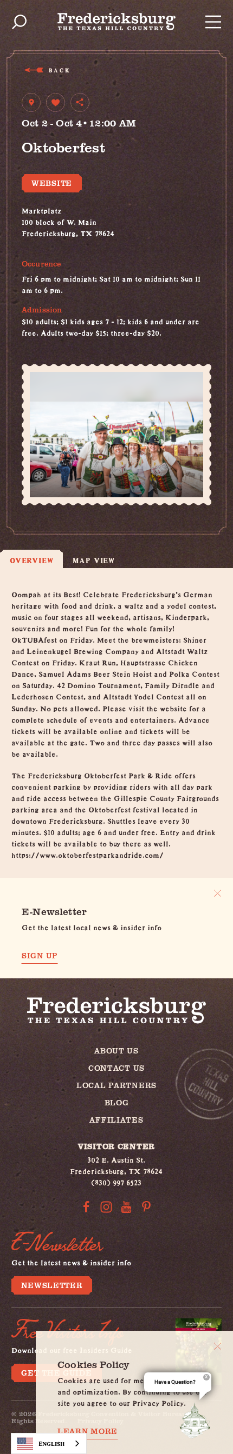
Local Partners (116, 1085)
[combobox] (49, 1443)
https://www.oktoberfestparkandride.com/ (87, 853)
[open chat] (197, 1420)
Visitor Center (116, 1146)
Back (59, 70)
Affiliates (116, 1120)
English (51, 1443)
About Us (116, 1050)
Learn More (87, 1431)
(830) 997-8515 (47, 243)
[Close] (217, 1346)
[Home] (116, 21)
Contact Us (116, 1068)
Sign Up (40, 955)
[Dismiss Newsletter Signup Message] (217, 893)
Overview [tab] (31, 560)
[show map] (31, 102)
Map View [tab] (93, 560)
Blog (117, 1102)
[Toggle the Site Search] (19, 22)
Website (51, 183)
